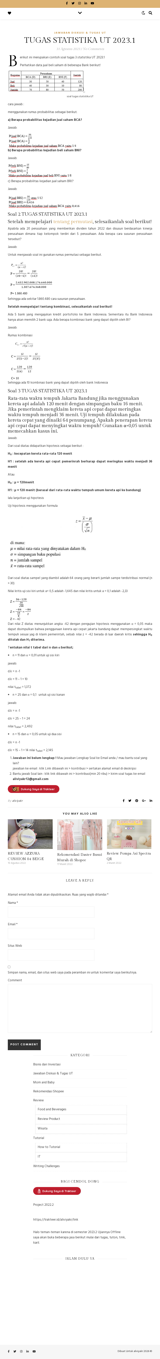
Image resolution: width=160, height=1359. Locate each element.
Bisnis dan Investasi (46, 1065)
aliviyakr (17, 801)
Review (38, 1101)
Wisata (42, 1129)
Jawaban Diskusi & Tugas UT (80, 33)
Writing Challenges (46, 1166)
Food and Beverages (52, 1110)
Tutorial (38, 1138)
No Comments (93, 49)
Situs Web (15, 946)
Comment (15, 980)
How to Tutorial (49, 1147)
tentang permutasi (73, 221)
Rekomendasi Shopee (48, 1092)
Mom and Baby (43, 1083)
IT (39, 1157)
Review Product (49, 1119)
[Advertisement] (80, 1291)
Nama (13, 903)
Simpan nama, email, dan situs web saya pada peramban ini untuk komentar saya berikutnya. (72, 973)
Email (13, 924)
